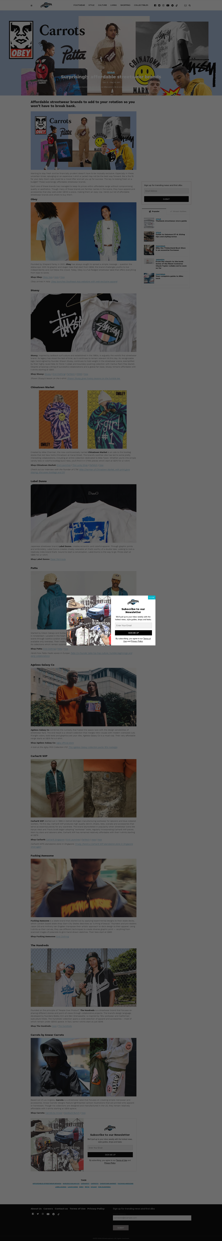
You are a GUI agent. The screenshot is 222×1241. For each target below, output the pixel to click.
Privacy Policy (137, 641)
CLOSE (151, 597)
